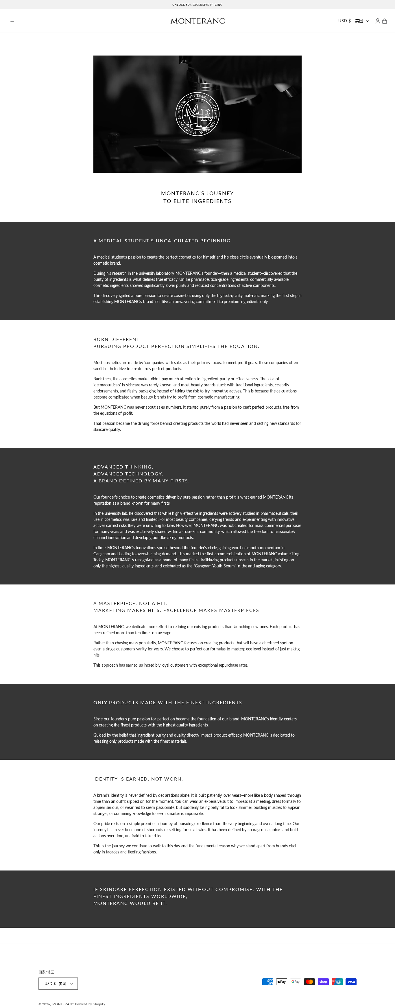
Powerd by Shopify (90, 1004)
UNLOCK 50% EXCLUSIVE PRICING (197, 4)
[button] (12, 20)
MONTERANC (63, 1004)
